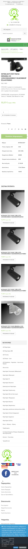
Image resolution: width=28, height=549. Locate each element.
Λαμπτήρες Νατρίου (8, 401)
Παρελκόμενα (6, 428)
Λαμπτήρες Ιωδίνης (8, 420)
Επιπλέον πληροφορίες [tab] (14, 136)
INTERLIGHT (21, 142)
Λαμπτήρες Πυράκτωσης (9, 390)
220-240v (20, 151)
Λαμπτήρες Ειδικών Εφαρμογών (11, 413)
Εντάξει (16, 547)
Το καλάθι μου (19, 4)
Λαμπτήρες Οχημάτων (8, 416)
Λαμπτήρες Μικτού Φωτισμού (10, 394)
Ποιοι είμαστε (4, 505)
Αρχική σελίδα (4, 49)
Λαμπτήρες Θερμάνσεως (9, 405)
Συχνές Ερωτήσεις (6, 513)
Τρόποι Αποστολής (6, 492)
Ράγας (21, 49)
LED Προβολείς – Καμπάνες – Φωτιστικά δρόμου (13, 363)
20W (19, 159)
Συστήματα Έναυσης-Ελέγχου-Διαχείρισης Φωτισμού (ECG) (13, 432)
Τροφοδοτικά (6, 441)
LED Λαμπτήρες (6, 347)
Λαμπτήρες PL (6, 379)
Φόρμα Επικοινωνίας (6, 508)
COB (19, 147)
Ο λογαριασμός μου (9, 4)
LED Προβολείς (14, 49)
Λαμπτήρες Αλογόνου (8, 382)
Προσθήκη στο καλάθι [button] (8, 222)
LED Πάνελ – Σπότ (7, 358)
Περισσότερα (23, 547)
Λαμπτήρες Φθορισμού (8, 375)
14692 (20, 171)
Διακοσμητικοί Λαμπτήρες (9, 386)
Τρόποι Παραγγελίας (6, 487)
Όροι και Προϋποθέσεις (7, 494)
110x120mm (21, 167)
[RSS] (3, 481)
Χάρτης (3, 510)
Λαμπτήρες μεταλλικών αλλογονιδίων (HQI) (14, 409)
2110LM (20, 163)
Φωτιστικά (5, 367)
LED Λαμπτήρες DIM (8, 351)
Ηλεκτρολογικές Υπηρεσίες (8, 523)
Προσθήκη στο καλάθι (10, 115)
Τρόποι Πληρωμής (5, 489)
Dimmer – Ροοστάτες (8, 437)
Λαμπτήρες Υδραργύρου (9, 397)
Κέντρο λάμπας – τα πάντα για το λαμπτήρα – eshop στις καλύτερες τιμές (14, 2)
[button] (25, 59)
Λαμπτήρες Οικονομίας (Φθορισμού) (12, 371)
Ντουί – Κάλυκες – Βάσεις (9, 424)
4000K (20, 155)
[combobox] (14, 33)
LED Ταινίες (6, 354)
